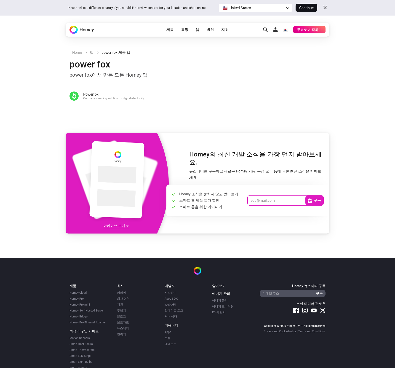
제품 (170, 29)
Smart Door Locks (81, 344)
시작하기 (170, 292)
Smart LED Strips (80, 355)
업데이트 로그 (174, 310)
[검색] (265, 30)
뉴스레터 (123, 328)
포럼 (168, 338)
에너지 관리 (220, 300)
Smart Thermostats (82, 350)
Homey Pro (76, 298)
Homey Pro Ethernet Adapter (87, 322)
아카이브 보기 (115, 226)
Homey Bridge (78, 316)
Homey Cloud (78, 292)
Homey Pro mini (79, 304)
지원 (225, 29)
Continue (306, 8)
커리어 (121, 292)
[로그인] (275, 30)
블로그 (121, 316)
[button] (255, 8)
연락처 (121, 334)
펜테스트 (170, 344)
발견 (210, 29)
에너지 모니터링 (223, 306)
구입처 (121, 310)
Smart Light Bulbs (80, 361)
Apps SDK (171, 298)
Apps (168, 332)
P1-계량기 (218, 312)
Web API (170, 304)
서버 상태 (171, 316)
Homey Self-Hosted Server (86, 310)
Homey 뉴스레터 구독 (309, 286)
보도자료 (123, 322)
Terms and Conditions (312, 331)
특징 (184, 29)
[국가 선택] (285, 30)
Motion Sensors (79, 338)
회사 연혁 (123, 298)
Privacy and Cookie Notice (280, 331)
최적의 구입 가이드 (84, 331)
